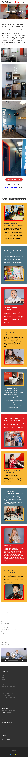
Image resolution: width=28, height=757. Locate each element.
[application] (14, 655)
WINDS (2, 633)
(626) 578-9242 (11, 187)
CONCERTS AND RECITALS (6, 639)
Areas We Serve (5, 728)
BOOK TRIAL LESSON (5, 644)
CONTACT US (4, 642)
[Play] (3, 660)
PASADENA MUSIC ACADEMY (13, 749)
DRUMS (2, 621)
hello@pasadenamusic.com (8, 710)
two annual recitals (17, 337)
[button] (3, 55)
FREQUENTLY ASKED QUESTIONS (8, 640)
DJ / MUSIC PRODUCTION (6, 627)
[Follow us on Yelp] (17, 754)
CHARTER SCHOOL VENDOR (7, 637)
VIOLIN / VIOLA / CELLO (5, 623)
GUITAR (2, 618)
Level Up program (18, 256)
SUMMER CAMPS (4, 635)
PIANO (2, 616)
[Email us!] (15, 754)
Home (2, 21)
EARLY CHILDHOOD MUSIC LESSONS (8, 629)
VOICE (2, 619)
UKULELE (3, 625)
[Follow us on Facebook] (10, 754)
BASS (2, 631)
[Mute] (22, 660)
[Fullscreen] (25, 660)
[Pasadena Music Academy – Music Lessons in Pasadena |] (10, 2)
